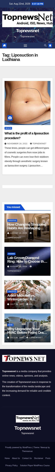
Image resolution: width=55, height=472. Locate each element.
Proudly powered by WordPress (18, 447)
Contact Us (27, 458)
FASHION (11, 254)
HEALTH (8, 128)
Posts (47, 458)
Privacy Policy (11, 465)
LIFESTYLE (12, 220)
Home (7, 458)
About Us (16, 458)
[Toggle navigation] (25, 45)
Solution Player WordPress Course (35, 465)
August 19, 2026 (19, 233)
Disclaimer (38, 458)
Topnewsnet (27, 30)
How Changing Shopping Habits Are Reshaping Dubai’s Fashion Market (26, 228)
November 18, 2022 (17, 144)
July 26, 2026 (17, 304)
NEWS (10, 325)
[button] (45, 45)
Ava (31, 304)
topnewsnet (39, 144)
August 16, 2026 (19, 266)
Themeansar (27, 451)
